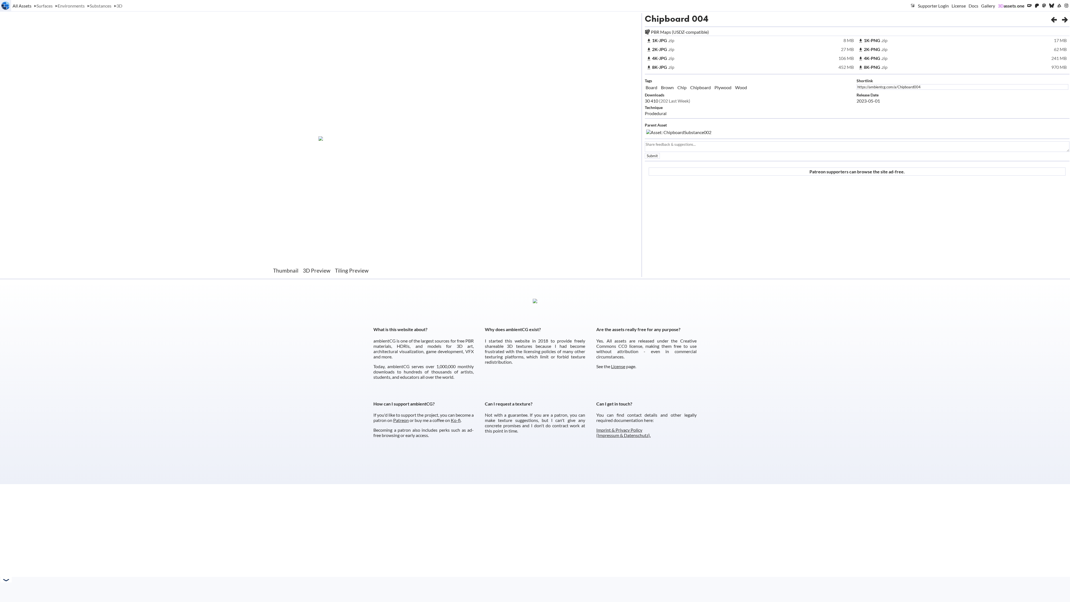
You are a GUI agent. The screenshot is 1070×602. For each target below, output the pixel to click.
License (959, 5)
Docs (973, 5)
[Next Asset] (1065, 18)
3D (119, 5)
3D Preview (316, 270)
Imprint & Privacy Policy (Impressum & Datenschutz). (623, 432)
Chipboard (667, 18)
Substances (100, 5)
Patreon (401, 420)
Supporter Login (933, 5)
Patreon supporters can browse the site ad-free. (857, 171)
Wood (741, 87)
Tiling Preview (352, 270)
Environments (71, 5)
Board (651, 87)
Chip (682, 87)
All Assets (22, 5)
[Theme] (912, 5)
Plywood (722, 87)
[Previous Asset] (1053, 18)
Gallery (988, 5)
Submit (652, 156)
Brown (667, 87)
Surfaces (45, 5)
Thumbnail (285, 270)
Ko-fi (456, 420)
